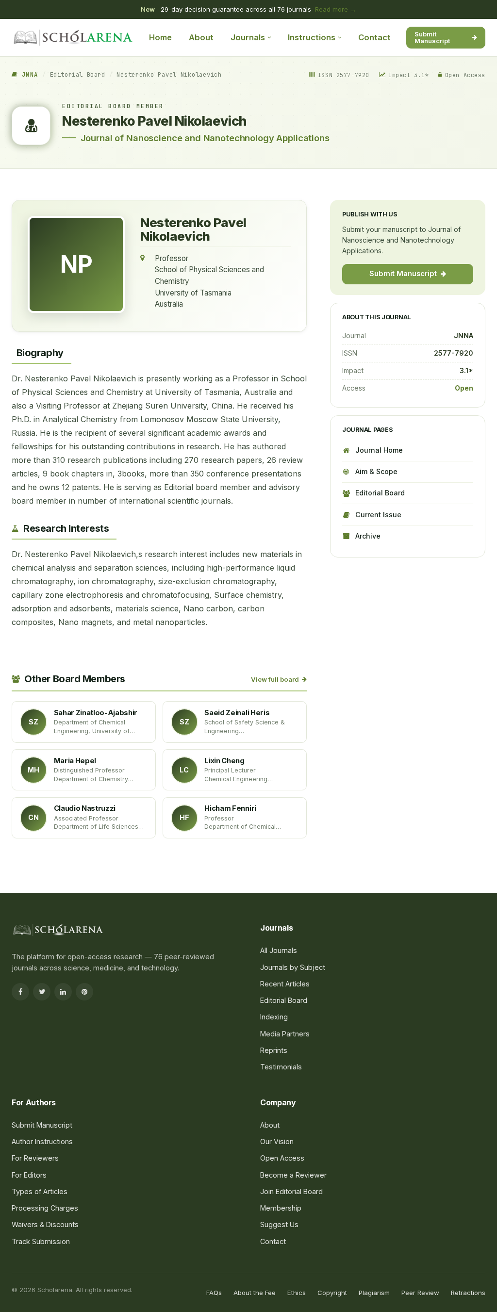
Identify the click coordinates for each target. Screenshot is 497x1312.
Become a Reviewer (293, 1175)
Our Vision (277, 1141)
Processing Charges (45, 1208)
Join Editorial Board (291, 1191)
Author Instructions (42, 1141)
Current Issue (378, 514)
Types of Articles (39, 1191)
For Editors (29, 1175)
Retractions (468, 1292)
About (201, 37)
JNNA (27, 75)
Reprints (273, 1050)
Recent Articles (285, 984)
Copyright (332, 1292)
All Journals (278, 950)
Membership (280, 1208)
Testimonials (281, 1067)
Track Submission (41, 1241)
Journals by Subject (292, 967)
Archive (368, 536)
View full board (275, 679)
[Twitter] (41, 991)
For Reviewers (35, 1158)
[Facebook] (20, 991)
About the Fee (254, 1292)
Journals (248, 37)
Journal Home (379, 450)
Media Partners (285, 1034)
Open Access (282, 1158)
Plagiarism (374, 1292)
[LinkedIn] (63, 991)
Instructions (311, 37)
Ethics (296, 1292)
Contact (374, 37)
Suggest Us (279, 1224)
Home (160, 37)
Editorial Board (77, 75)
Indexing (274, 1017)
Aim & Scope (376, 471)
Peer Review (420, 1292)
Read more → (335, 9)
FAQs (214, 1292)
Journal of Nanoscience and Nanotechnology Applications (205, 137)
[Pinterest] (84, 991)
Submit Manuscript (432, 37)
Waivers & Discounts (45, 1224)
